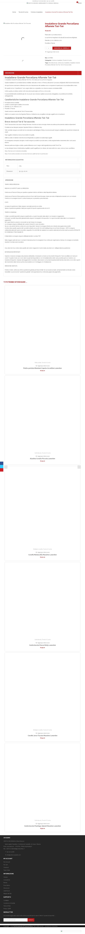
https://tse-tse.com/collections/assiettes (16, 151)
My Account (6, 862)
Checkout (6, 867)
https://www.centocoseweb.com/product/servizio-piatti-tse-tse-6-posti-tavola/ (26, 153)
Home (14, 12)
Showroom (6, 888)
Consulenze (6, 880)
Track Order (6, 870)
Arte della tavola (53, 62)
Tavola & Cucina (23, 12)
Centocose (61, 62)
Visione (5, 877)
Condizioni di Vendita (9, 903)
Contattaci (6, 900)
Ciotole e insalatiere (36, 12)
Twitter (1, 466)
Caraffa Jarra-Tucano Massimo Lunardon (42, 735)
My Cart (5, 864)
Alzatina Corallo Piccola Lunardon (42, 458)
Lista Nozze (6, 890)
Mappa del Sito (7, 893)
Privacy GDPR (7, 908)
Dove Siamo (6, 885)
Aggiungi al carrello (61, 48)
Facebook (1, 463)
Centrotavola (38, 453)
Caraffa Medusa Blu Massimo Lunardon (42, 555)
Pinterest (1, 470)
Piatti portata (38, 362)
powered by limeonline (51, 926)
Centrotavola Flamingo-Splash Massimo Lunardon (42, 826)
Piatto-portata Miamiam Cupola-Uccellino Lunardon (42, 368)
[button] (52, 52)
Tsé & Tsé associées (66, 64)
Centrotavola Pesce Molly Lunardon (42, 645)
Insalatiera (66, 62)
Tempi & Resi (7, 906)
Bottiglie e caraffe (38, 549)
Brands (5, 882)
